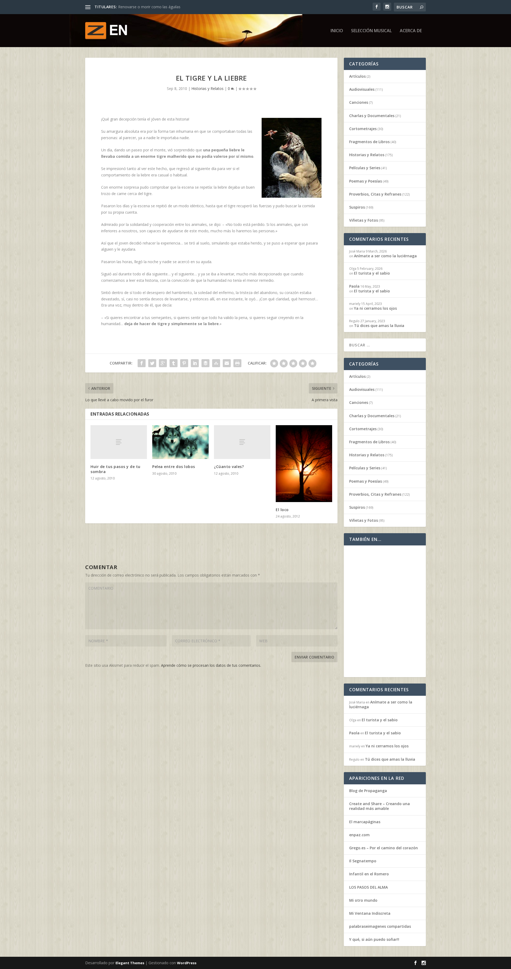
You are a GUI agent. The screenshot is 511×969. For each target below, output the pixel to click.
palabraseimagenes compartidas (380, 926)
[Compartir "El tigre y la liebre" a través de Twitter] (152, 363)
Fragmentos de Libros (369, 141)
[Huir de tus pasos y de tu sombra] (118, 442)
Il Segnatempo (362, 860)
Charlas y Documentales (371, 115)
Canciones (358, 102)
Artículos (357, 76)
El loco (282, 509)
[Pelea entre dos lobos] (180, 442)
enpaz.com (359, 834)
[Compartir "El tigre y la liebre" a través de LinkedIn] (194, 363)
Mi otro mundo (363, 900)
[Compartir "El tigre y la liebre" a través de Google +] (163, 363)
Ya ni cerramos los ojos (375, 308)
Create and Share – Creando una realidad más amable (379, 806)
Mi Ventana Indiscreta (369, 913)
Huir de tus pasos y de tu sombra (115, 469)
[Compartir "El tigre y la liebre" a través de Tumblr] (173, 363)
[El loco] (304, 463)
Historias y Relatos (207, 88)
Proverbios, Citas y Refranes (375, 194)
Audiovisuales (361, 89)
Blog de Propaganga (368, 790)
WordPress (186, 962)
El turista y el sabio (372, 273)
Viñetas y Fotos (363, 220)
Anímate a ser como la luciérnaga (385, 255)
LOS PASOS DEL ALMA (368, 887)
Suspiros (357, 207)
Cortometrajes (363, 128)
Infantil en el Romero (369, 873)
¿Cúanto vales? (229, 466)
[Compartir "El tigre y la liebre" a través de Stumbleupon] (216, 363)
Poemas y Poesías (365, 181)
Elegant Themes (130, 962)
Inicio (337, 31)
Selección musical (371, 31)
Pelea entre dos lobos (173, 466)
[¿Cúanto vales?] (242, 442)
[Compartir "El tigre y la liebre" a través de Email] (226, 363)
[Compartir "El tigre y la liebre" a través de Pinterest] (184, 363)
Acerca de (411, 31)
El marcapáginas (364, 821)
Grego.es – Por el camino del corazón (383, 847)
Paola (354, 286)
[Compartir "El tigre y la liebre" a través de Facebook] (141, 363)
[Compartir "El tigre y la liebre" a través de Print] (237, 363)
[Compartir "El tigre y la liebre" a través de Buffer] (205, 363)
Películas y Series (364, 167)
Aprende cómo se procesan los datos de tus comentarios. (211, 665)
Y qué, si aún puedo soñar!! (374, 939)
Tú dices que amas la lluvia (379, 325)
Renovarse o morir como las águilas (149, 6)
